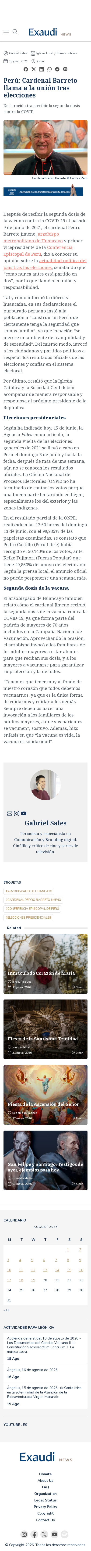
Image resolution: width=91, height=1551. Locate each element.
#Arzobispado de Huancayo (29, 891)
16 (81, 1270)
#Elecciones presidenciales (28, 918)
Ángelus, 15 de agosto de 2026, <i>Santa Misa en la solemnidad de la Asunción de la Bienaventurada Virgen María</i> (44, 1392)
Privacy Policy (45, 1506)
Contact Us (45, 1520)
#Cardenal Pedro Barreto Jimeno (33, 900)
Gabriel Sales (18, 53)
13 (45, 1270)
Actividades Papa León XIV (29, 1327)
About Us (45, 1480)
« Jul (7, 1310)
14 (57, 1270)
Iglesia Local (44, 53)
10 (9, 1270)
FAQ (45, 1487)
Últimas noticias (66, 53)
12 (33, 1270)
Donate (45, 1474)
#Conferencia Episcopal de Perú (32, 909)
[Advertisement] (45, 11)
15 (69, 1270)
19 (33, 1280)
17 (9, 1280)
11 (21, 1270)
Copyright (45, 1513)
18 (21, 1280)
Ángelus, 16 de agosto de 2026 (32, 1370)
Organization (45, 1493)
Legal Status (45, 1500)
